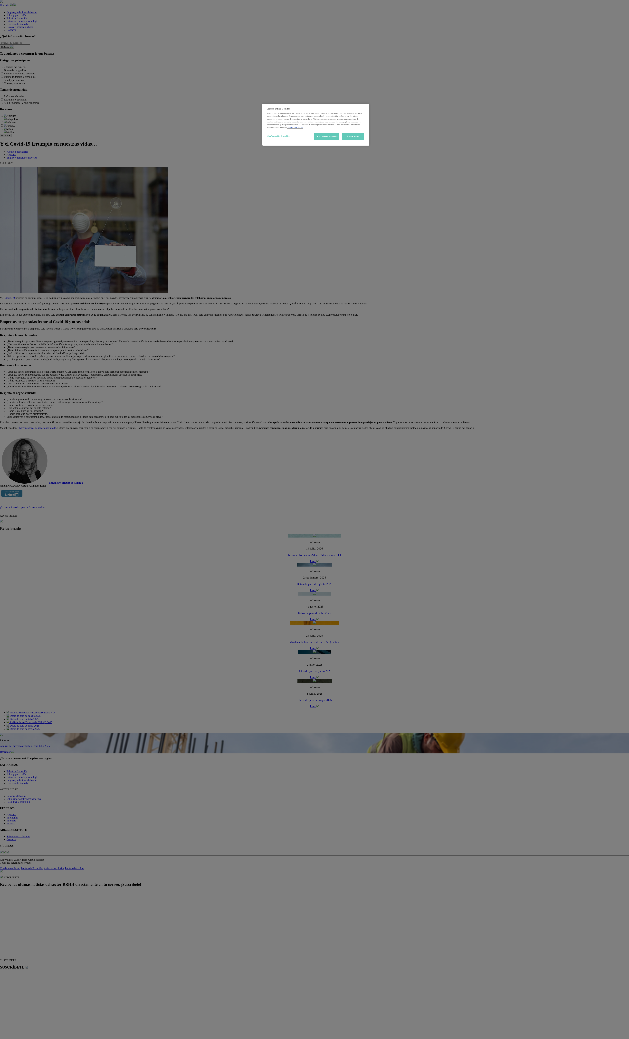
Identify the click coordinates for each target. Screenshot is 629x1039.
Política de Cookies (295, 127)
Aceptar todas (353, 136)
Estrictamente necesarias (327, 136)
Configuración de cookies (278, 136)
